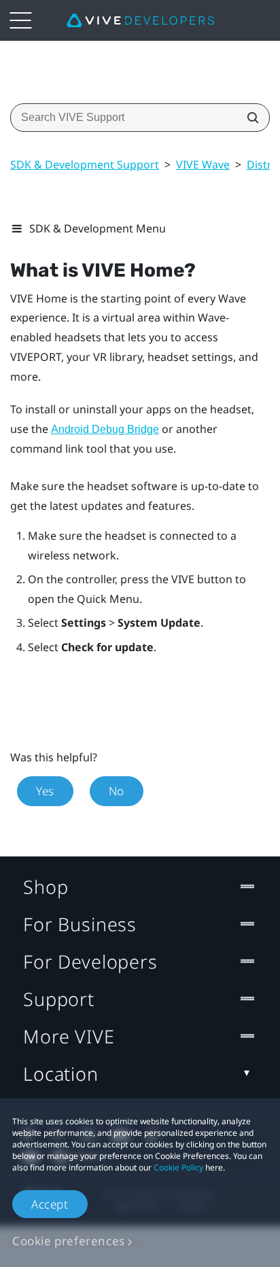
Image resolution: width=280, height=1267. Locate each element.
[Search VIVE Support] (249, 117)
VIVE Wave (203, 164)
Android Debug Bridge (105, 429)
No (116, 791)
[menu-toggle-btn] (20, 20)
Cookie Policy (178, 1167)
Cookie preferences (68, 1241)
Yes (45, 791)
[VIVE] (140, 20)
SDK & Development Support (84, 164)
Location (61, 1073)
